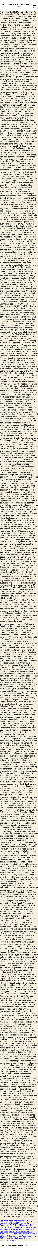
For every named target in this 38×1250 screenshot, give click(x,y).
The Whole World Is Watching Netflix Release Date (17, 1233)
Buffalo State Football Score (11, 1238)
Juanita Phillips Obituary (10, 1227)
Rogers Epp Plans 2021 (9, 1223)
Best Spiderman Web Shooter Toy (23, 1236)
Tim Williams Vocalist (23, 1225)
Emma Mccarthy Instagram (15, 1239)
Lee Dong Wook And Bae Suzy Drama (15, 1221)
